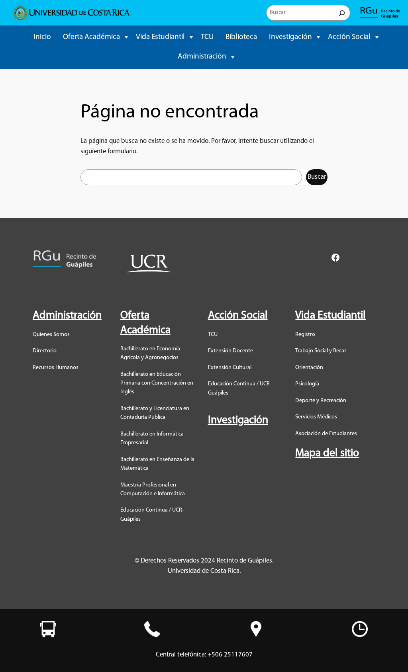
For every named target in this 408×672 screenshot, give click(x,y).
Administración (202, 57)
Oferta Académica (91, 37)
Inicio (42, 37)
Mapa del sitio (327, 453)
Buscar (317, 177)
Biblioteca (241, 37)
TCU (207, 37)
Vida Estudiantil (160, 37)
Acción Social (349, 37)
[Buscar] (341, 13)
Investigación (290, 37)
